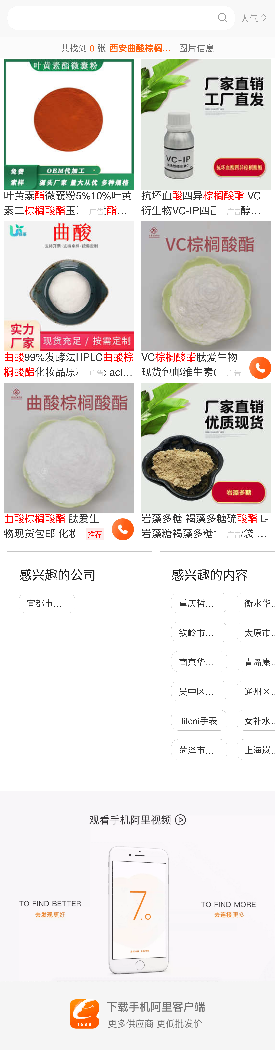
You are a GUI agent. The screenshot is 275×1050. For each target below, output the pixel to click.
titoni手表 (199, 720)
